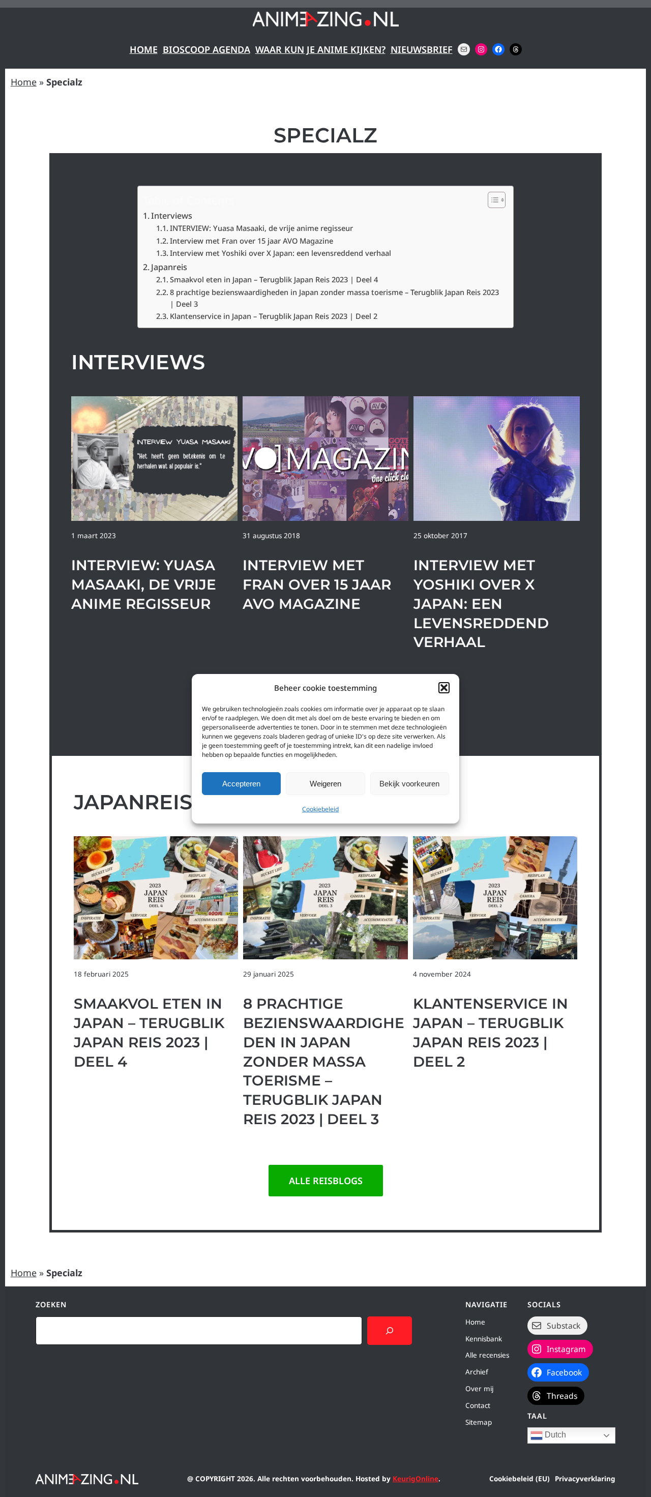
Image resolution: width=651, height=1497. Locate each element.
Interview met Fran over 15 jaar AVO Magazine (251, 241)
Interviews (171, 215)
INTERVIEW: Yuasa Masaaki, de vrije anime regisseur (261, 228)
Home (144, 49)
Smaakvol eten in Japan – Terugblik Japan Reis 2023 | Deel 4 (274, 279)
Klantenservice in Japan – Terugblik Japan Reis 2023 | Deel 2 (273, 316)
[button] (444, 688)
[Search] (389, 1330)
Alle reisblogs (326, 1181)
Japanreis (169, 267)
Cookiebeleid (320, 809)
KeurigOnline (415, 1478)
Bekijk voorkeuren (409, 783)
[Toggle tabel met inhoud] (491, 200)
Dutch (554, 1434)
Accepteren (241, 783)
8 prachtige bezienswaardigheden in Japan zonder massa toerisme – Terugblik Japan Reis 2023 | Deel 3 (334, 298)
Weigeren (325, 783)
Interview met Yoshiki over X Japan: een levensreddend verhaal (280, 253)
